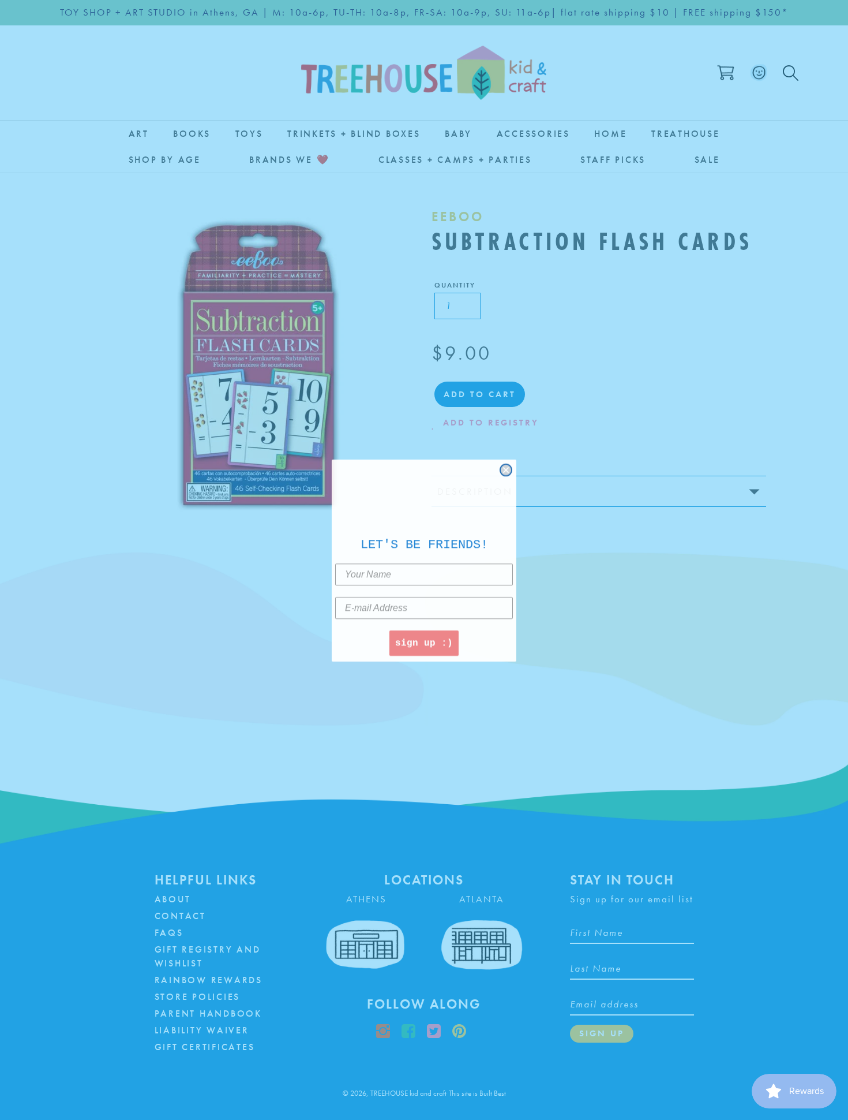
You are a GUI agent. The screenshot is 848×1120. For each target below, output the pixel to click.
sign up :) (424, 642)
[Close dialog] (506, 469)
